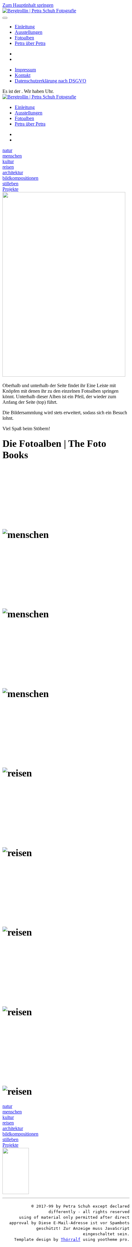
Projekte (10, 189)
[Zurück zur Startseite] (39, 10)
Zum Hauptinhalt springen (27, 5)
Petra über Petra (30, 43)
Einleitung (25, 26)
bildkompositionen (20, 178)
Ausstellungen (28, 32)
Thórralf (70, 1239)
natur (7, 150)
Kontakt (22, 75)
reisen (8, 167)
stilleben (10, 183)
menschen (12, 155)
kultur (8, 161)
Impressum (25, 69)
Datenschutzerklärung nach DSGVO (50, 80)
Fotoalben (24, 37)
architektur (12, 172)
